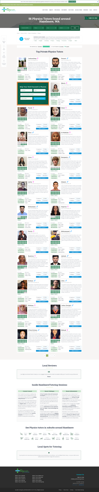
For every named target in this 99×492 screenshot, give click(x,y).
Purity (30, 231)
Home (18, 33)
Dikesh (63, 182)
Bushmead (77, 438)
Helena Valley (54, 434)
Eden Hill (44, 434)
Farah (30, 108)
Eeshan (30, 281)
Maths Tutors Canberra (20, 478)
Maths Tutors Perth (36, 478)
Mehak (63, 330)
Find (75, 27)
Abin (63, 281)
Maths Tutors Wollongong (38, 481)
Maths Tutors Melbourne (37, 475)
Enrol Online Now (72, 1)
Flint (29, 132)
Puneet (63, 58)
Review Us (81, 484)
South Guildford (47, 438)
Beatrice (31, 256)
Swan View (58, 438)
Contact (95, 9)
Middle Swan (26, 438)
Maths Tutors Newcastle (37, 477)
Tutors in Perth (24, 33)
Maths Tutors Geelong (20, 480)
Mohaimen (32, 207)
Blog (91, 9)
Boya (25, 434)
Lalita (30, 182)
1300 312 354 (92, 18)
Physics (39, 33)
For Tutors (71, 9)
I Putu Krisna (32, 330)
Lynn (30, 157)
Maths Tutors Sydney (37, 480)
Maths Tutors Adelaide (20, 475)
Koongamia (77, 434)
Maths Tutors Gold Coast (20, 481)
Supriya (64, 207)
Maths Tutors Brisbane (20, 477)
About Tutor (42, 79)
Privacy (60, 489)
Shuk (63, 108)
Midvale (36, 438)
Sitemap (71, 489)
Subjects (51, 9)
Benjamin (64, 157)
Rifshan (31, 305)
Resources (86, 9)
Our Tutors (45, 9)
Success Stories (78, 9)
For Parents (64, 9)
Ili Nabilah (65, 132)
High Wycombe (66, 434)
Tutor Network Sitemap (79, 489)
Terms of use (65, 489)
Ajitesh (63, 256)
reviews (74, 484)
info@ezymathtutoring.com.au (77, 479)
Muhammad (65, 231)
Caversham (35, 434)
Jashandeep (32, 58)
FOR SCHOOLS (57, 9)
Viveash (67, 438)
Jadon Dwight (66, 305)
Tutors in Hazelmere (32, 33)
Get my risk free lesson (39, 98)
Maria (63, 83)
